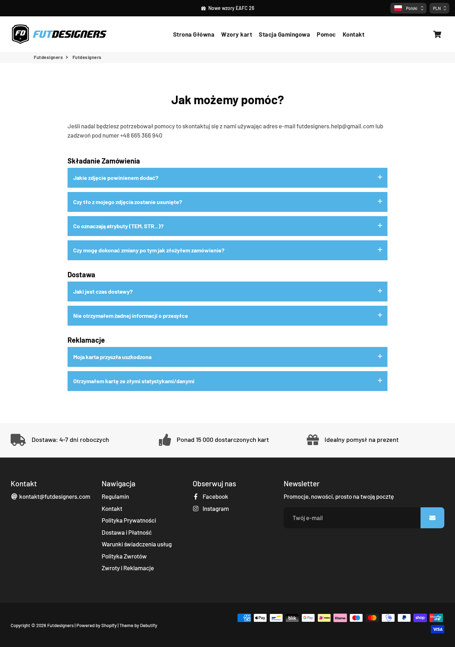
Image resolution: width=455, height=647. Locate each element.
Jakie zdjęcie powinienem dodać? (115, 177)
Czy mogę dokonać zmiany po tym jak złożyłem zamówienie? (148, 250)
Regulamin (115, 496)
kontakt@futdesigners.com (54, 496)
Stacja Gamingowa (284, 34)
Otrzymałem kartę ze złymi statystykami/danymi (133, 381)
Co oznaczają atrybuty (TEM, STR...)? (118, 226)
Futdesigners (48, 57)
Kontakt (354, 34)
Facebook (215, 496)
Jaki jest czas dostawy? (103, 291)
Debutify (148, 625)
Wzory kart (236, 34)
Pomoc (326, 34)
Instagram (215, 508)
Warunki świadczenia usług (137, 543)
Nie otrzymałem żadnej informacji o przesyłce (130, 315)
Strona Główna (194, 34)
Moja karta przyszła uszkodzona (112, 356)
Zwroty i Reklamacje (128, 567)
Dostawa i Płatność (127, 532)
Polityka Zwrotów (124, 556)
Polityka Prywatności (129, 520)
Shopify (109, 625)
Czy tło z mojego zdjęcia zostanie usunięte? (127, 201)
